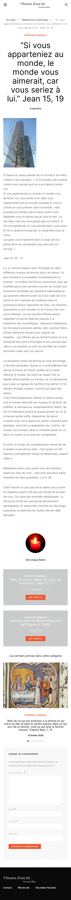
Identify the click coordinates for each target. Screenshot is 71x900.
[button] (28, 741)
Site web (13, 833)
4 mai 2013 (35, 108)
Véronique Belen (35, 559)
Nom (12, 809)
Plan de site (24, 887)
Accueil (10, 19)
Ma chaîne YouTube (46, 887)
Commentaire (16, 773)
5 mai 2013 (35, 630)
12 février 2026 (35, 735)
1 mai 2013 (35, 589)
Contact (7, 887)
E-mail (13, 821)
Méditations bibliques (35, 19)
